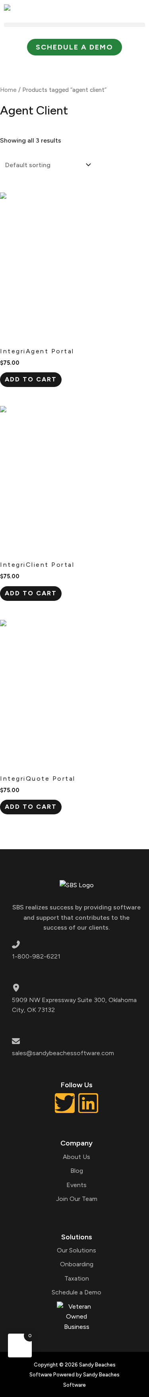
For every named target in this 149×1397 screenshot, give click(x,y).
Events (76, 1185)
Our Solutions (76, 1250)
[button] (74, 25)
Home (8, 89)
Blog (76, 1170)
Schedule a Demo (76, 1292)
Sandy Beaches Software (36, 64)
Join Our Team (76, 1199)
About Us (76, 1157)
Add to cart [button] (31, 379)
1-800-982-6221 (36, 956)
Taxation (76, 1278)
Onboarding (76, 1264)
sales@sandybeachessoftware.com (63, 1053)
